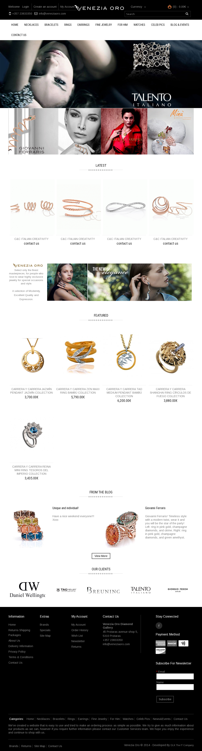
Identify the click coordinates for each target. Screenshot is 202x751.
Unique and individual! (65, 508)
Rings (68, 25)
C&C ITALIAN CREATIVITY (31, 238)
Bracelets (51, 25)
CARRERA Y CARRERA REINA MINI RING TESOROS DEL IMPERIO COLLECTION (31, 470)
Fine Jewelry (103, 25)
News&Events (162, 718)
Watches (139, 25)
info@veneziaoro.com (52, 13)
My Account (67, 6)
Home (14, 25)
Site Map (45, 635)
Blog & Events (180, 25)
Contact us (18, 35)
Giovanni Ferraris (155, 508)
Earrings (84, 25)
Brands (44, 624)
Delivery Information (20, 646)
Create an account (45, 6)
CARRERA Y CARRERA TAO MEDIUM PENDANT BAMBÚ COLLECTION (124, 393)
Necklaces (31, 25)
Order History (79, 630)
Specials (45, 630)
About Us (14, 640)
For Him (123, 25)
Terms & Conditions (20, 657)
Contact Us (15, 662)
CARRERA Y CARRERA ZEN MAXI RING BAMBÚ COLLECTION (77, 391)
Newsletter (78, 641)
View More (101, 556)
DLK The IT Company (182, 745)
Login (25, 6)
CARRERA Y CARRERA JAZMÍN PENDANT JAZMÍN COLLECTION (31, 391)
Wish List (77, 635)
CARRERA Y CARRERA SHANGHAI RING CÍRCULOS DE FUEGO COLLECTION (170, 393)
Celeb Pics (158, 25)
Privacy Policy (17, 651)
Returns (76, 646)
